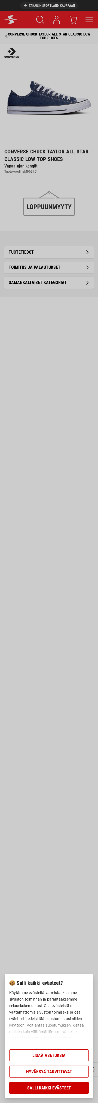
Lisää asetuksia (49, 1055)
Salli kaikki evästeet (49, 1088)
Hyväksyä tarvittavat (49, 1071)
